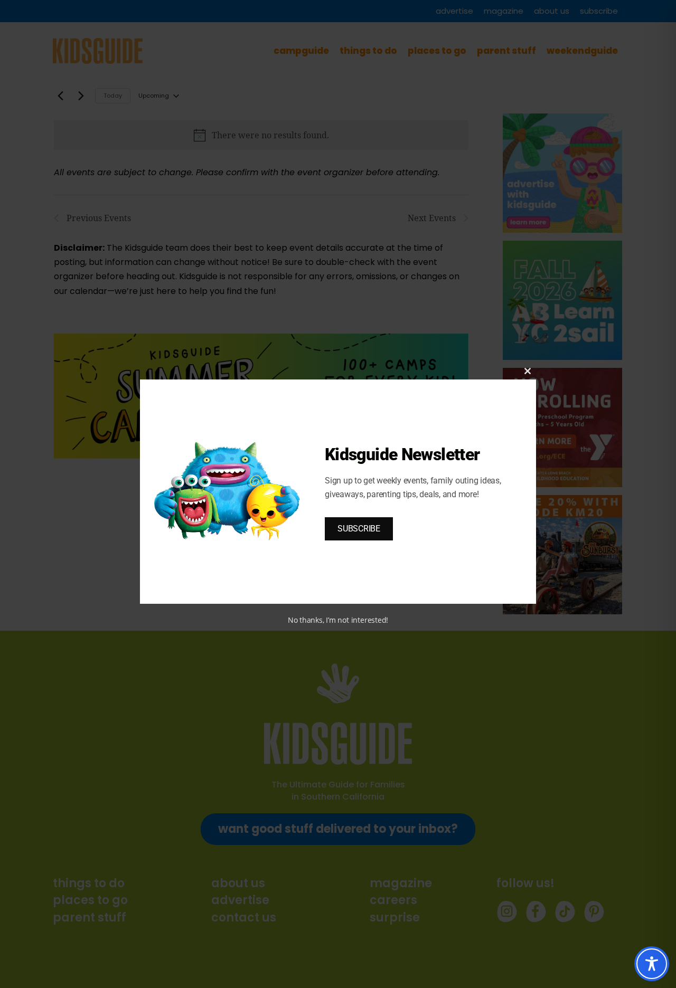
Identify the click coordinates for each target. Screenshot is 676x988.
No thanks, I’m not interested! (338, 620)
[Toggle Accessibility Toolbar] (651, 963)
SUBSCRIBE (358, 529)
